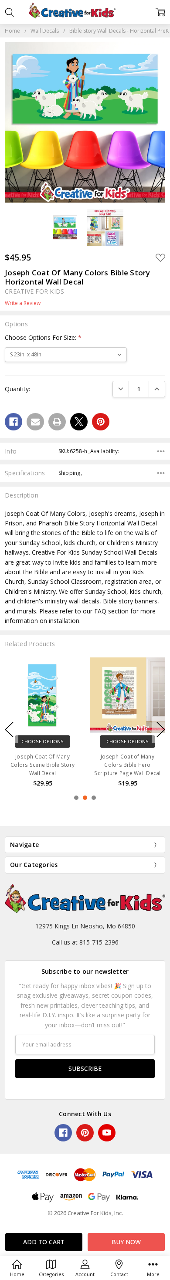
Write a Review (23, 303)
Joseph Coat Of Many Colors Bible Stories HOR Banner (42, 765)
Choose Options (42, 741)
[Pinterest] (100, 421)
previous (9, 729)
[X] (79, 421)
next (161, 729)
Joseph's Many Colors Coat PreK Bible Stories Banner (128, 765)
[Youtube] (107, 1132)
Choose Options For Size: (43, 337)
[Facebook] (13, 421)
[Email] (35, 421)
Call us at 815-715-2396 (85, 942)
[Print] (57, 421)
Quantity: (17, 389)
